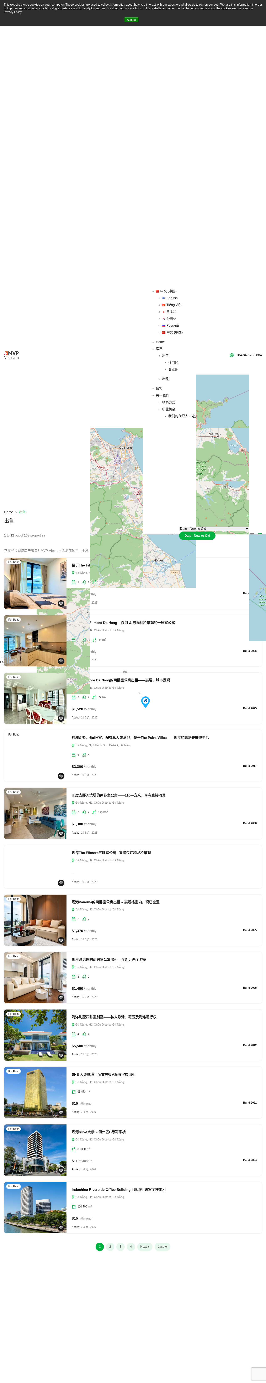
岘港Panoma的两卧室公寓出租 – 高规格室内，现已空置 (116, 902)
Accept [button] (131, 19)
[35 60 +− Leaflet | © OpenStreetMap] (133, 464)
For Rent (13, 562)
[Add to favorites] (61, 603)
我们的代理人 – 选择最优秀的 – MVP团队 (231, 132)
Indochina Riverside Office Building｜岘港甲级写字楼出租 (119, 1190)
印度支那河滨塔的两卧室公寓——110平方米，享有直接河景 (119, 795)
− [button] (3, 657)
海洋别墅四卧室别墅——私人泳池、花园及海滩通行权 (114, 1017)
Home (192, 58)
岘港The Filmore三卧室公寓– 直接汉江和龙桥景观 (111, 853)
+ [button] (1, 657)
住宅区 (206, 78)
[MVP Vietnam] (11, 71)
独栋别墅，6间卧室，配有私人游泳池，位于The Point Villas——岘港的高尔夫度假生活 (140, 738)
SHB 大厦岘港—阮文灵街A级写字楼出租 (103, 1075)
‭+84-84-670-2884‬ (249, 355)
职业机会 (201, 125)
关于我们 (195, 111)
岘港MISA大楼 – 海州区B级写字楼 (99, 1132)
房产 (191, 65)
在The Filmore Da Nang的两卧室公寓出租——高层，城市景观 (121, 680)
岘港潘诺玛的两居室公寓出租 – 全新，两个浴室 (109, 960)
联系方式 (201, 118)
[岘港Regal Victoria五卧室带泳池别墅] (145, 702)
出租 (198, 95)
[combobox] (197, 536)
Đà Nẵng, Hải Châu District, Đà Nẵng (99, 687)
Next (143, 1246)
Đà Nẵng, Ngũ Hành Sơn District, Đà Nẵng (103, 745)
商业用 (206, 85)
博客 (191, 104)
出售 (198, 71)
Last (161, 1246)
